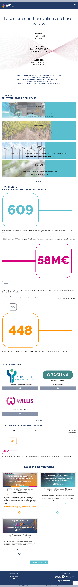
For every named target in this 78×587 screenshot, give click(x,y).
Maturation (50, 493)
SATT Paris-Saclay (14, 539)
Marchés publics (55, 585)
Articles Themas (13, 494)
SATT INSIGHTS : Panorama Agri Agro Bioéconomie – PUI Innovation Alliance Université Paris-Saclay (20, 491)
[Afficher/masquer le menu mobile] (75, 4)
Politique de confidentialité (45, 585)
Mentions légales (34, 585)
